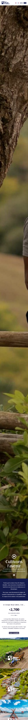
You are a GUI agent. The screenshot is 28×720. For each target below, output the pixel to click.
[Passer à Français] (18, 3)
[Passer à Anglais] (16, 3)
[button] (11, 615)
